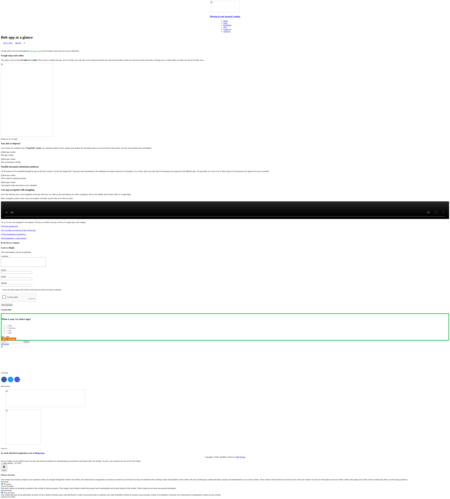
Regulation (227, 25)
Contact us (227, 29)
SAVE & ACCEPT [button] (8, 497)
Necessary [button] (5, 482)
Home (225, 21)
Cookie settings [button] (7, 463)
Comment (4, 256)
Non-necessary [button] (6, 490)
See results (11, 339)
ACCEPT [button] (17, 463)
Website (4, 283)
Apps (225, 23)
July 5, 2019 (7, 43)
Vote (4, 339)
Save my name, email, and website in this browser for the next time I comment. (32, 290)
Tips (225, 27)
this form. (41, 453)
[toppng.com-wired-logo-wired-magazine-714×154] (45, 406)
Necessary (7, 484)
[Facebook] (4, 379)
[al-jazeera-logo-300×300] (23, 444)
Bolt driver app (35, 51)
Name (3, 270)
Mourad (18, 43)
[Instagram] (17, 379)
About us (226, 31)
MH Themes (240, 457)
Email (3, 277)
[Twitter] (10, 379)
